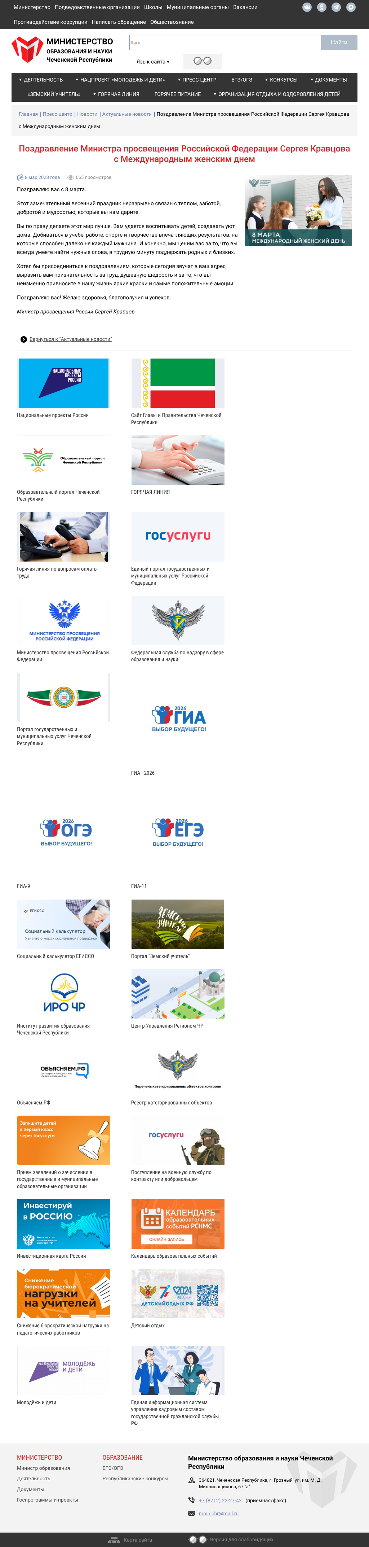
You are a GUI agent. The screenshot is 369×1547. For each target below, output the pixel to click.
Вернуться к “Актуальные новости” (71, 339)
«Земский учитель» (54, 94)
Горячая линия (118, 94)
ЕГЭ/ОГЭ (242, 80)
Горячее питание (178, 94)
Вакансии (245, 7)
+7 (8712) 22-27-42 (220, 1501)
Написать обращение (119, 22)
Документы (331, 80)
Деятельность (43, 80)
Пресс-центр (200, 80)
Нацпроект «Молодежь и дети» (122, 80)
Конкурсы (283, 80)
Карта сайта (138, 1540)
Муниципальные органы (198, 7)
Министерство (32, 7)
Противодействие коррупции (51, 22)
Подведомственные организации (97, 7)
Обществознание (172, 22)
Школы (153, 7)
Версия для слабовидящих (242, 1540)
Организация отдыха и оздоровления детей (279, 94)
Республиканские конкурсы (136, 1479)
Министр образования (43, 1468)
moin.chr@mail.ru (219, 1514)
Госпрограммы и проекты (47, 1500)
